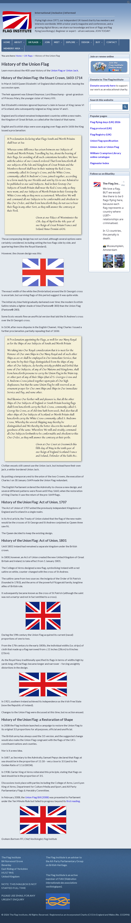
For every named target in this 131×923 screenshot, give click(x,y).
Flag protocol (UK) (101, 128)
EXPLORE (70, 42)
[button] (128, 3)
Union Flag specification (104, 140)
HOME (7, 42)
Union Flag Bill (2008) (37, 797)
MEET (57, 42)
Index (99, 163)
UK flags (28, 55)
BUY (98, 42)
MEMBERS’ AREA (12, 48)
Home (19, 55)
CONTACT (111, 42)
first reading (73, 801)
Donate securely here (103, 85)
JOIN (47, 42)
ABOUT (18, 42)
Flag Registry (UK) (100, 134)
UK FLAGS (33, 42)
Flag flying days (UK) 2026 (105, 121)
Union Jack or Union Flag (104, 146)
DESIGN (85, 42)
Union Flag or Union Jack (64, 70)
